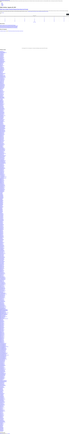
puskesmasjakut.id (2, 124)
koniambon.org (1, 226)
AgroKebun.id (1, 395)
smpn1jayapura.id (2, 255)
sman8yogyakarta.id (2, 119)
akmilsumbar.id (1, 197)
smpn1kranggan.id (2, 258)
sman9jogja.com (2, 152)
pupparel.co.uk (1, 415)
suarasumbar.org (2, 219)
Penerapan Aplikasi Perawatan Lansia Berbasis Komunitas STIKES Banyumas (9, 25)
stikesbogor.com (2, 136)
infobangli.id (1, 103)
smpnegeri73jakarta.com (3, 385)
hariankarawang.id (2, 110)
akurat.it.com (1, 64)
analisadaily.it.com (2, 65)
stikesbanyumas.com (2, 134)
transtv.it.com (1, 90)
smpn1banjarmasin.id (2, 252)
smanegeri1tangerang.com (3, 155)
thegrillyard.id (1, 427)
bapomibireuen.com (2, 361)
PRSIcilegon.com (2, 333)
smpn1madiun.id (2, 260)
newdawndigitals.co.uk (2, 297)
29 (44, 21)
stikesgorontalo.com (2, 140)
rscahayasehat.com (2, 159)
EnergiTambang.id (2, 400)
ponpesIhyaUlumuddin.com (3, 343)
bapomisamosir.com (2, 367)
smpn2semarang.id (2, 245)
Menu (0, 1)
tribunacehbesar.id (2, 97)
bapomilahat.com (2, 372)
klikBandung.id (2, 101)
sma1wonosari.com (2, 158)
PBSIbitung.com (2, 183)
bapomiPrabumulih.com (2, 374)
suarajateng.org (1, 217)
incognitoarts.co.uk (2, 404)
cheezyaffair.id (1, 428)
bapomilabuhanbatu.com (3, 365)
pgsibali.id (1, 193)
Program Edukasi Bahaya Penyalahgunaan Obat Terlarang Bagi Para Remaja (8, 26)
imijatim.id (1, 205)
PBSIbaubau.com (2, 182)
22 (44, 20)
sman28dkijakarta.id (2, 121)
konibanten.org (1, 222)
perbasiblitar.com (2, 186)
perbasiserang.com (2, 188)
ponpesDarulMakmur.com (3, 358)
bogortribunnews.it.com (2, 73)
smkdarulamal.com (2, 303)
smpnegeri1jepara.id (2, 256)
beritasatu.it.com (2, 70)
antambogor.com (2, 173)
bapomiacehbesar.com (2, 360)
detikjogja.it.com (2, 81)
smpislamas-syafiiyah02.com (3, 380)
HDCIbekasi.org (2, 326)
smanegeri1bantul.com (2, 149)
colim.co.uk (1, 407)
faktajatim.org (1, 233)
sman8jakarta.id (2, 116)
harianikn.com (1, 58)
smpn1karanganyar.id (2, 257)
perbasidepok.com (2, 190)
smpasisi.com (1, 379)
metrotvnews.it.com (2, 91)
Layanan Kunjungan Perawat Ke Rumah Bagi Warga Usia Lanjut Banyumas (8, 27)
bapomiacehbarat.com (2, 359)
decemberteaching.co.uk (2, 284)
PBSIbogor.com (2, 179)
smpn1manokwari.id (2, 261)
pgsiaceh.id (1, 192)
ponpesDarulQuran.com (2, 352)
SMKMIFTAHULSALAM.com (3, 309)
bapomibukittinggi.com (2, 371)
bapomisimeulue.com (2, 363)
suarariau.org (1, 218)
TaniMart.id (1, 391)
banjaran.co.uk (1, 413)
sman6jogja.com (2, 151)
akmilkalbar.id (1, 200)
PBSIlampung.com (2, 180)
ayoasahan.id (1, 99)
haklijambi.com (1, 269)
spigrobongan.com (2, 143)
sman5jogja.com (2, 154)
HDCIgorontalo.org (2, 323)
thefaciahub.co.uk (2, 300)
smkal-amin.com (2, 302)
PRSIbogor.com (2, 339)
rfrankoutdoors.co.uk (2, 294)
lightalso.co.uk (1, 275)
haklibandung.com (2, 270)
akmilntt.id (1, 199)
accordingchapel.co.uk (2, 278)
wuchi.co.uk (1, 412)
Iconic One (1, 433)
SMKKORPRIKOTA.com (3, 313)
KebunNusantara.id (2, 393)
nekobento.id (1, 422)
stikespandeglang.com (2, 130)
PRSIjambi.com (2, 337)
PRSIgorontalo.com (2, 336)
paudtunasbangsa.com (2, 301)
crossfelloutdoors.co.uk (2, 293)
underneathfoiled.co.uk (2, 288)
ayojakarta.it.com (2, 67)
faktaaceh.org (1, 230)
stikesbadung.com (2, 132)
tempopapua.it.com (2, 87)
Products (2, 4)
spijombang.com (2, 145)
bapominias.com (2, 366)
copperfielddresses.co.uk (3, 283)
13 (24, 19)
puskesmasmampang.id (2, 125)
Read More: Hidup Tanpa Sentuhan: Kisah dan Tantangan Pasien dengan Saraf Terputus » (38, 11)
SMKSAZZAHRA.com (3, 315)
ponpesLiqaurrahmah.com (3, 350)
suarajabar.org (1, 216)
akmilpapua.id (1, 198)
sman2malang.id (2, 123)
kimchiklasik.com (2, 423)
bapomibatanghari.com (2, 377)
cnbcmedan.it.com (2, 80)
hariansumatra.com (2, 57)
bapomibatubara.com (2, 364)
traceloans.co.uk (2, 285)
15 (44, 19)
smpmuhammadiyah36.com (3, 381)
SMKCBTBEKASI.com (3, 311)
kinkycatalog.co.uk (2, 299)
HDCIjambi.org (2, 324)
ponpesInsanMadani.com (3, 347)
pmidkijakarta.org (2, 237)
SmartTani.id (1, 388)
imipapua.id (1, 210)
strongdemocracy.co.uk (2, 273)
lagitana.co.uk (1, 411)
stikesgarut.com (2, 139)
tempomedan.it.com (2, 86)
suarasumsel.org (2, 220)
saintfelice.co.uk (2, 298)
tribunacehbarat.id (2, 96)
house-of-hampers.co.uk (2, 290)
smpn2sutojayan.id (2, 248)
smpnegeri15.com (2, 383)
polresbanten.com (2, 166)
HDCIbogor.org (2, 325)
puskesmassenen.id (2, 127)
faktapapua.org (1, 235)
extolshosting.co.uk (2, 403)
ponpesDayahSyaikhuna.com (3, 353)
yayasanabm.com (2, 177)
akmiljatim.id (1, 204)
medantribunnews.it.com (3, 76)
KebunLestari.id (2, 390)
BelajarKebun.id (2, 396)
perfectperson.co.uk (2, 272)
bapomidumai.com (2, 376)
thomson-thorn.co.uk (2, 287)
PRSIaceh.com (1, 331)
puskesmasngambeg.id (2, 128)
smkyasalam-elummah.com (3, 306)
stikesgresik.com (2, 141)
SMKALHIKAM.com (2, 317)
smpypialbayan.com (2, 387)
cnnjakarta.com (1, 56)
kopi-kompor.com (2, 418)
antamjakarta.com (2, 172)
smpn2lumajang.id (2, 247)
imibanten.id (1, 207)
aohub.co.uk (1, 409)
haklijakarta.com (2, 264)
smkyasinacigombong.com (3, 307)
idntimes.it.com (1, 88)
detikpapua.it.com (2, 82)
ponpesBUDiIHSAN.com (3, 356)
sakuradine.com (2, 424)
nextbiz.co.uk (1, 408)
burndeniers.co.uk (2, 281)
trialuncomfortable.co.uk (3, 277)
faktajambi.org (1, 231)
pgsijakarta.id (1, 194)
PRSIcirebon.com (2, 340)
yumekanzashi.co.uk (2, 291)
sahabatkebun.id (2, 397)
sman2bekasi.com (2, 157)
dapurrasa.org (1, 417)
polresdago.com (2, 164)
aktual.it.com (1, 63)
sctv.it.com (1, 89)
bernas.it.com (1, 71)
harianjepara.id (1, 109)
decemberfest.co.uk (2, 410)
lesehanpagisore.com (2, 421)
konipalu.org (1, 225)
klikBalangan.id (2, 100)
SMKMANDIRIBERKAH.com (3, 310)
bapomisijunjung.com (2, 370)
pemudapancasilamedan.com (3, 52)
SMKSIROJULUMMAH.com (3, 314)
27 (24, 21)
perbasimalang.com (2, 189)
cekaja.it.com (1, 74)
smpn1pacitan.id (2, 262)
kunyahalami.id (1, 430)
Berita (3, 12)
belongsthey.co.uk (2, 280)
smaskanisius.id (2, 117)
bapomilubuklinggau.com (3, 373)
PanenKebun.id (2, 398)
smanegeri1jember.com (2, 156)
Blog (2, 3)
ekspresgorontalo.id (2, 108)
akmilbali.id (1, 201)
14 (34, 19)
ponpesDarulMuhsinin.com (3, 345)
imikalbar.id (1, 209)
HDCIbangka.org (2, 320)
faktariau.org (1, 234)
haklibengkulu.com (2, 268)
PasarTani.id (1, 392)
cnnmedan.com (1, 55)
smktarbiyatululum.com (2, 305)
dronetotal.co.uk (2, 274)
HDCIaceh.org (1, 319)
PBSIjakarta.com (2, 178)
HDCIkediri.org (2, 330)
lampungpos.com (2, 60)
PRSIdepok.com (2, 341)
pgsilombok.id (1, 195)
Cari (0, 13)
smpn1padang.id (2, 263)
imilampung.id (1, 213)
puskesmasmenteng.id (2, 126)
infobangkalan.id (2, 102)
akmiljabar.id (1, 203)
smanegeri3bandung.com (3, 153)
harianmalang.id (2, 113)
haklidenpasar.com (2, 266)
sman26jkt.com (1, 147)
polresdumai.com (2, 171)
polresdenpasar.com (2, 165)
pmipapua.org (1, 240)
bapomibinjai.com (2, 368)
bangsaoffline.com (2, 54)
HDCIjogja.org (1, 322)
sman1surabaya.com (2, 150)
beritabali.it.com (2, 68)
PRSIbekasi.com (2, 338)
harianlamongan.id (2, 111)
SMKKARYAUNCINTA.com (3, 316)
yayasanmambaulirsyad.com (3, 176)
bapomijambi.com (2, 378)
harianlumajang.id (2, 112)
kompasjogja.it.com (2, 84)
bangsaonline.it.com (2, 69)
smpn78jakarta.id (2, 249)
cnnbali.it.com (1, 95)
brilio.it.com (1, 72)
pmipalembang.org (2, 242)
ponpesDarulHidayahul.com (3, 348)
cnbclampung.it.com (2, 79)
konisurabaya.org (2, 227)
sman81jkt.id (1, 122)
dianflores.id (1, 146)
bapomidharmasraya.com (3, 369)
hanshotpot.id (1, 425)
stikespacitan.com (2, 129)
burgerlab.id (1, 426)
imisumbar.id (1, 211)
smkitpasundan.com (2, 304)
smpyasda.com (1, 386)
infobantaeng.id (2, 104)
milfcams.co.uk (1, 406)
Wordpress (9, 433)
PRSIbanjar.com (2, 342)
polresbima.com (2, 170)
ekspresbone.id (1, 106)
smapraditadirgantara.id (2, 115)
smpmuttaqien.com (2, 382)
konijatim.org (1, 223)
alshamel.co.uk (1, 405)
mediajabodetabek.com (2, 61)
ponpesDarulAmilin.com (3, 357)
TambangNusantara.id (2, 399)
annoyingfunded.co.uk (2, 279)
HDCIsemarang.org (2, 329)
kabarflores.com (2, 62)
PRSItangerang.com (2, 334)
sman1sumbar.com (2, 148)
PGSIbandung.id (2, 191)
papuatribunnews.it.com (2, 77)
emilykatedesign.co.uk (2, 292)
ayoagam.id (1, 98)
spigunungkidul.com (2, 144)
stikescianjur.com (2, 137)
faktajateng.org (1, 232)
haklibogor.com (2, 271)
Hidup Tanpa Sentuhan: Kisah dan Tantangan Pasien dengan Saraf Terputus (14, 9)
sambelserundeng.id (2, 420)
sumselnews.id (1, 51)
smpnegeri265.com (2, 384)
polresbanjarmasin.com (2, 168)
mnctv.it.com (1, 93)
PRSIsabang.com (2, 332)
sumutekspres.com (2, 59)
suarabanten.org (2, 214)
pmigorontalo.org (2, 239)
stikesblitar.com (1, 135)
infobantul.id (1, 105)
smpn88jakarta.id (2, 250)
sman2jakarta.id (2, 118)
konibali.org (1, 221)
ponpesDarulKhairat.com (3, 344)
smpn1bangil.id (1, 251)
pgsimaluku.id (1, 196)
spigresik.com (1, 142)
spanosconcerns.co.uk (2, 289)
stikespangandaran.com (2, 131)
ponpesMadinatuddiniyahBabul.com (4, 346)
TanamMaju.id (1, 394)
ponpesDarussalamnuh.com (3, 355)
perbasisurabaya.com (2, 185)
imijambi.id (1, 208)
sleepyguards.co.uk (2, 276)
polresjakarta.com (2, 163)
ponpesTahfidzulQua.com (3, 354)
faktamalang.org (2, 229)
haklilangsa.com (2, 265)
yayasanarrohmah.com (2, 175)
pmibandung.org (2, 243)
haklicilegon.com (2, 267)
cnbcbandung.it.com (2, 78)
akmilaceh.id (1, 202)
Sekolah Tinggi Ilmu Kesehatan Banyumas (5, 0)
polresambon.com (2, 169)
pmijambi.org (1, 238)
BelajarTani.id (1, 389)
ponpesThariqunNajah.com (3, 351)
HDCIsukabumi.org (2, 327)
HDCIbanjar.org (2, 328)
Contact (2, 5)
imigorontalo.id (1, 206)
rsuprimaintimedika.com (2, 160)
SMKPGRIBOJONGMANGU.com (4, 312)
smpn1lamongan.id (2, 259)
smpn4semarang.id (2, 246)
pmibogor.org (1, 244)
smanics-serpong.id (2, 114)
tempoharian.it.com (2, 85)
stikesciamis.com (2, 138)
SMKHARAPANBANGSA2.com (4, 318)
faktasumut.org (1, 236)
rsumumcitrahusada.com (2, 162)
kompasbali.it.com (2, 83)
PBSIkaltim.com (2, 181)
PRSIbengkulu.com (2, 335)
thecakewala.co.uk (2, 286)
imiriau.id (1, 212)
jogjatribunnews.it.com (2, 75)
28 (34, 21)
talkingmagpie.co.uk (2, 296)
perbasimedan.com (2, 184)
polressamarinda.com (2, 167)
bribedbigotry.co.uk (2, 402)
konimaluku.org (2, 224)
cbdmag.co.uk (1, 414)
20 (24, 20)
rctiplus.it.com (1, 92)
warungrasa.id (1, 419)
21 (34, 20)
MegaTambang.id (2, 401)
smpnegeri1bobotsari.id (2, 253)
